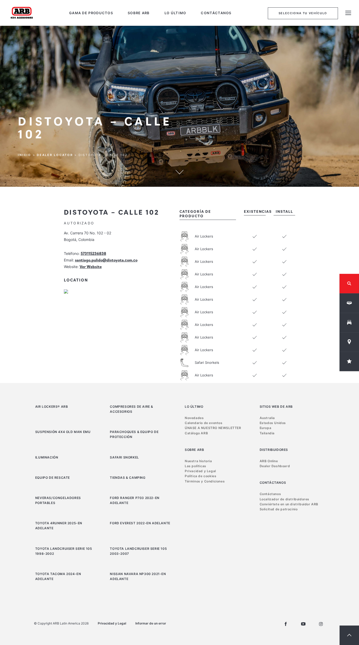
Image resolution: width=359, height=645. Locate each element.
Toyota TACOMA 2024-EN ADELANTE (58, 576)
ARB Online (269, 461)
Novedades (194, 418)
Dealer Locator (55, 155)
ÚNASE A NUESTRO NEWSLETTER (213, 428)
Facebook (285, 624)
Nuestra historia (198, 461)
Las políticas (195, 466)
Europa (265, 428)
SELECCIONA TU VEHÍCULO (303, 13)
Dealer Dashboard (275, 466)
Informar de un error (150, 623)
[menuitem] (91, 13)
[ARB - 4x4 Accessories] (22, 13)
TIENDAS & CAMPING (127, 478)
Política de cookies (200, 476)
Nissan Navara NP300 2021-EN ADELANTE (138, 576)
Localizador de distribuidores (284, 499)
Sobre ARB (139, 13)
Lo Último (175, 13)
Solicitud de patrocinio (279, 509)
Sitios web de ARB (276, 407)
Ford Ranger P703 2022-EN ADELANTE (134, 500)
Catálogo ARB (196, 433)
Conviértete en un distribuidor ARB (289, 504)
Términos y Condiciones (205, 481)
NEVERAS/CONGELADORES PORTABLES (58, 500)
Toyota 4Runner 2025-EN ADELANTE (58, 525)
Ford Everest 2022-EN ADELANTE (140, 523)
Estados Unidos (273, 423)
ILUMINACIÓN (46, 457)
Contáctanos (216, 13)
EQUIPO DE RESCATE (52, 478)
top (349, 635)
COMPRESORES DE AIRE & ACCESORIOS (131, 409)
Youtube (303, 624)
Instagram (321, 624)
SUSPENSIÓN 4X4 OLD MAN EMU (63, 432)
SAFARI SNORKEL (124, 457)
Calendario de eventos (204, 423)
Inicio (24, 155)
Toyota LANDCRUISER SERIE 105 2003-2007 (138, 551)
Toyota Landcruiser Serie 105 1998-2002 (63, 551)
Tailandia (267, 433)
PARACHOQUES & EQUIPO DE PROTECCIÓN (134, 434)
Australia (267, 418)
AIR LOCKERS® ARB (51, 407)
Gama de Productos (91, 13)
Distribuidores (274, 450)
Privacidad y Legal (200, 471)
